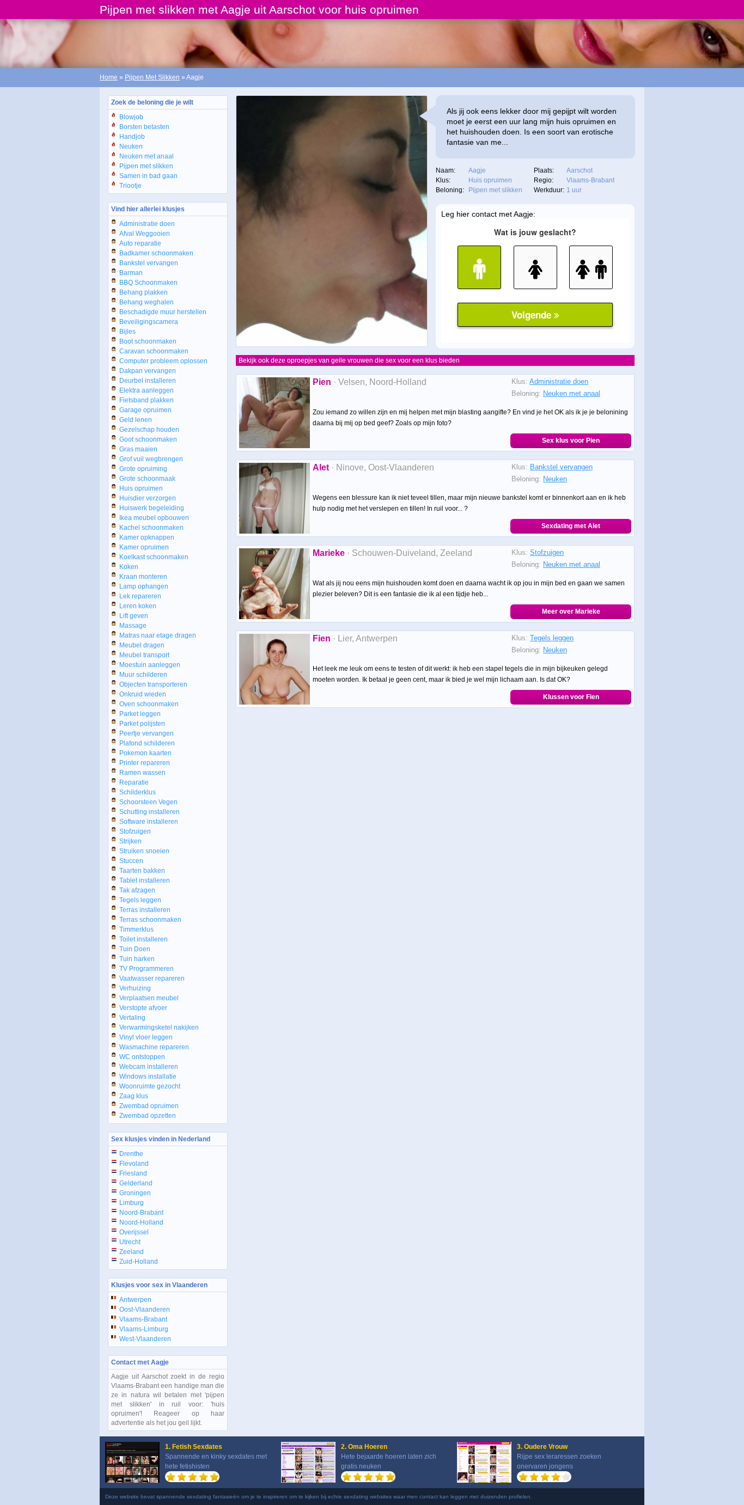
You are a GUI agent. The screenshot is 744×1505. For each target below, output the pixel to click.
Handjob (132, 136)
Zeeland (131, 1252)
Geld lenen (135, 420)
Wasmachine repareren (154, 1047)
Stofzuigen (135, 831)
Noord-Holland (141, 1222)
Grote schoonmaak (147, 478)
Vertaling (132, 1017)
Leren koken (137, 606)
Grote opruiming (143, 469)
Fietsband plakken (146, 400)
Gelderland (136, 1183)
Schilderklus (137, 792)
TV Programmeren (146, 968)
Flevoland (134, 1163)
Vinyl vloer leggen (146, 1037)
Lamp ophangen (143, 586)
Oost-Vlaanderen (144, 1309)
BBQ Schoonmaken (148, 282)
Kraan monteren (143, 576)
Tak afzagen (137, 890)
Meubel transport (144, 655)
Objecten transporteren (153, 684)
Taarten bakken (142, 870)
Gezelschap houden (149, 429)
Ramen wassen (142, 772)
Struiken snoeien (144, 851)
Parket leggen (140, 714)
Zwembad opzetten (147, 1115)
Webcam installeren (148, 1066)
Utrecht (130, 1242)
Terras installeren (144, 910)
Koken (128, 567)
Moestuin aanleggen (149, 665)
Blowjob (131, 117)
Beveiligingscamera (148, 322)
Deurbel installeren (147, 380)
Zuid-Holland (138, 1261)
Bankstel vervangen (148, 263)
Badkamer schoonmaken (156, 253)
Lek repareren (140, 596)
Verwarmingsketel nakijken (159, 1027)
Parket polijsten (142, 723)
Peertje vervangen (146, 733)
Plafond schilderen (147, 743)
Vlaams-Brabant (143, 1319)
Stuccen (131, 861)
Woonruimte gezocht (149, 1086)
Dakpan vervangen (147, 371)
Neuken (131, 146)
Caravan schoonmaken (153, 351)
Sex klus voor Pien (571, 440)
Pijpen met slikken (146, 166)
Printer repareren (144, 763)
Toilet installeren (143, 939)
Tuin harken (137, 959)
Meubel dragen (141, 645)
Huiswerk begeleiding (151, 508)
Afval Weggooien (144, 233)
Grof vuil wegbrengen (151, 459)
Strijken (130, 841)
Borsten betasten (144, 127)
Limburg (131, 1203)
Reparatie (134, 782)
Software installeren (148, 821)
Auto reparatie (140, 243)
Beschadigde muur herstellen (162, 312)
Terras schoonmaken (150, 919)
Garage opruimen (145, 410)
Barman (131, 273)
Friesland (133, 1173)
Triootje (130, 185)
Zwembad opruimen (149, 1106)
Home (109, 77)
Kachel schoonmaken (151, 527)
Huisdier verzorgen (147, 498)
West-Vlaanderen (145, 1339)
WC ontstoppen (142, 1057)
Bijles (127, 331)
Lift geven (133, 616)
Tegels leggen (140, 900)
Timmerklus (136, 929)
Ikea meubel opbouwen (154, 518)
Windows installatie (147, 1076)
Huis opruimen (141, 488)
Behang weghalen (146, 302)
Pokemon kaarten (145, 753)
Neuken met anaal (146, 156)
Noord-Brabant (141, 1212)
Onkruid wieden (142, 694)
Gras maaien (138, 449)
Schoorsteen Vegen (148, 802)
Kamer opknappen (146, 537)
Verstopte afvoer (143, 1008)
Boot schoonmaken (147, 341)
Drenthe (131, 1154)
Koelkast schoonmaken (153, 557)
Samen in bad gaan (148, 176)
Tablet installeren (144, 880)
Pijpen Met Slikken (152, 77)
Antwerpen (135, 1300)
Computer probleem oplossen (163, 361)
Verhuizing (135, 988)
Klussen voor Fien (571, 697)
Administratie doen (147, 224)
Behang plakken (143, 292)
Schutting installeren (149, 812)
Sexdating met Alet (570, 526)
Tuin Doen (134, 949)
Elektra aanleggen (146, 390)
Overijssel (134, 1232)
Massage (133, 625)
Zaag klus (133, 1096)
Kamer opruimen (144, 547)
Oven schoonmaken (149, 704)
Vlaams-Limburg (143, 1329)
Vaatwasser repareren (152, 978)
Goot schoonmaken (148, 439)
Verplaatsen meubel (149, 998)
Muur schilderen (143, 674)
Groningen (135, 1193)
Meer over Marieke (571, 611)
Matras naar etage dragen (157, 635)
